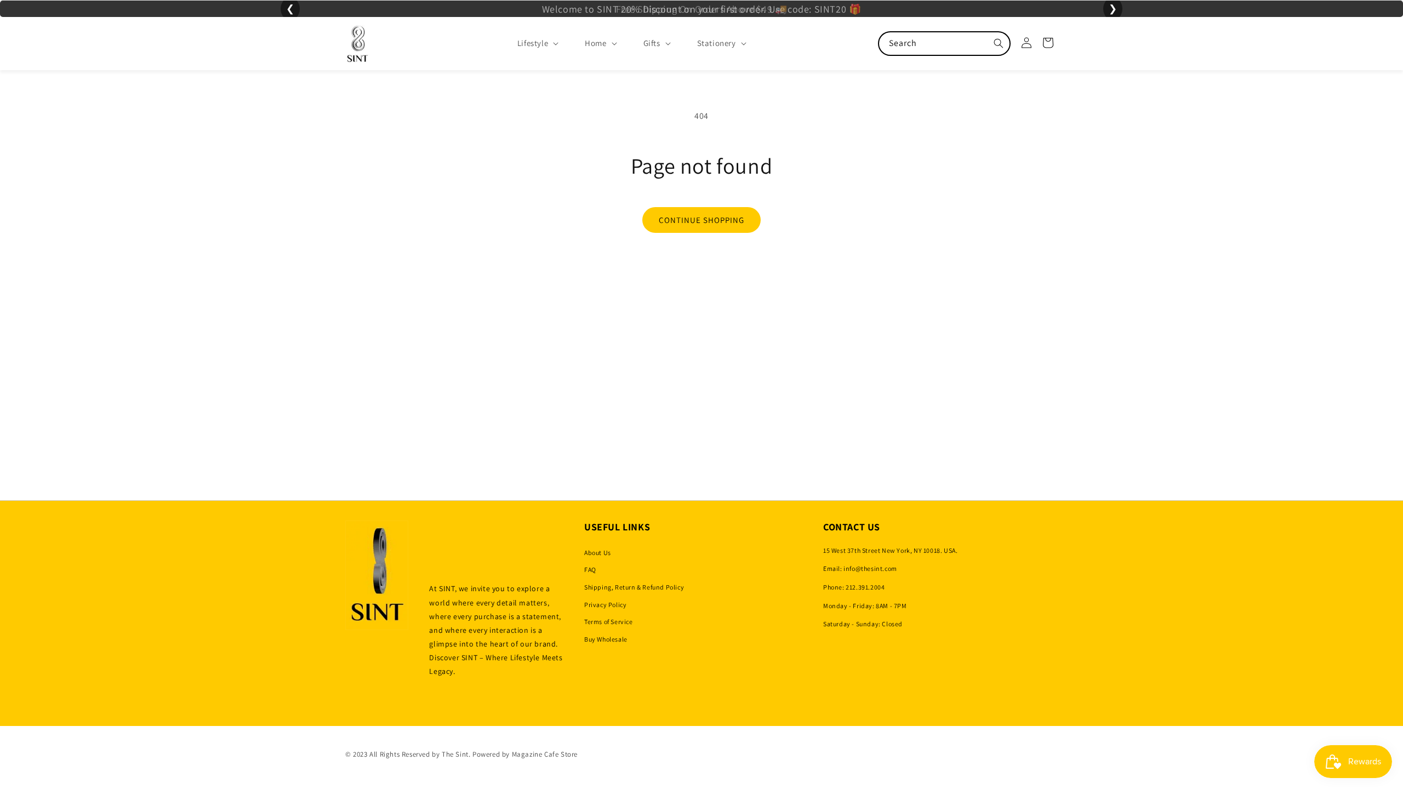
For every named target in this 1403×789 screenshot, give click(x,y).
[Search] (998, 43)
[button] (529, 43)
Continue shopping (701, 220)
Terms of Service (608, 622)
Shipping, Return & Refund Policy (634, 587)
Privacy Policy (605, 605)
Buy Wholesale (606, 639)
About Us (597, 552)
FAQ (590, 569)
